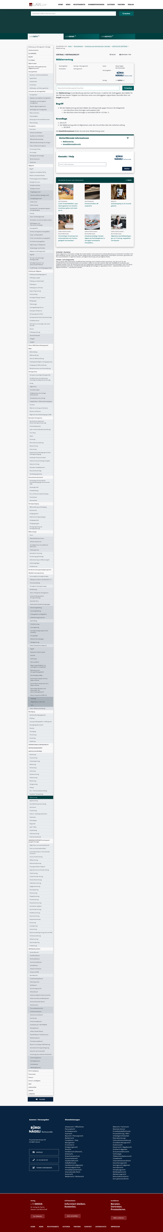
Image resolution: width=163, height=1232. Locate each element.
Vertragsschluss (32, 371)
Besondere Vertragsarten (35, 418)
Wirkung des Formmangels (37, 156)
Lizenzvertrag (33, 929)
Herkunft (32, 655)
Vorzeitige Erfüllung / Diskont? (37, 297)
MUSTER (30, 1090)
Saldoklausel (33, 985)
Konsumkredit (33, 500)
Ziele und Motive (34, 662)
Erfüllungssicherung (35, 332)
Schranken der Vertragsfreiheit (36, 91)
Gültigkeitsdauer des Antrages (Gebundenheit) (38, 394)
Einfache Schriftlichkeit (36, 132)
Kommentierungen (96, 4)
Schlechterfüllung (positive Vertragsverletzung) (37, 597)
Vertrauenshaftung (35, 583)
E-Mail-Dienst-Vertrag (35, 883)
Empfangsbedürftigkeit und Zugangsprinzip (41, 362)
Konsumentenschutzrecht (35, 477)
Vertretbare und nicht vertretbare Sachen (41, 220)
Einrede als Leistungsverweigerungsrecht (39, 569)
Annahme (32, 405)
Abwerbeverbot (34, 1005)
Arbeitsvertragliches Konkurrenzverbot (40, 995)
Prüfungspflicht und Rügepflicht (38, 614)
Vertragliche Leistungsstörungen (38, 586)
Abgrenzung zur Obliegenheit (37, 245)
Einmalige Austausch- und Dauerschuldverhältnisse (37, 263)
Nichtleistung (33, 589)
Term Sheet (33, 433)
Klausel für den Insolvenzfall (37, 1051)
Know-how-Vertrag (34, 916)
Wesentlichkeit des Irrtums (37, 538)
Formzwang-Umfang (35, 149)
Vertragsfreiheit (32, 71)
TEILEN (113, 54)
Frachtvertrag (33, 810)
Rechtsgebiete (79, 4)
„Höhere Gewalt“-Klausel (36, 1031)
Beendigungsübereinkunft (36, 725)
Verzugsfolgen (34, 635)
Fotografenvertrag (34, 896)
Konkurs (30, 1077)
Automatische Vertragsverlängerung (39, 1048)
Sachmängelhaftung (35, 611)
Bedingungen (33, 301)
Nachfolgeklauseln (35, 1061)
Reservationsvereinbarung (36, 442)
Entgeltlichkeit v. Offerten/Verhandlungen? (41, 401)
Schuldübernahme (34, 320)
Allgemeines (33, 386)
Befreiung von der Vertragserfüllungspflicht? (37, 671)
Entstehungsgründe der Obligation (39, 179)
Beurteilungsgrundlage (36, 675)
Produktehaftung (34, 490)
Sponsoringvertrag (34, 942)
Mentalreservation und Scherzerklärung (40, 368)
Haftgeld (32, 339)
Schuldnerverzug (34, 624)
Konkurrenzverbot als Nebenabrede (39, 998)
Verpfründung (33, 830)
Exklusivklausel (34, 992)
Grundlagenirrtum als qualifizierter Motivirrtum (39, 545)
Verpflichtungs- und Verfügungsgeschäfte (41, 268)
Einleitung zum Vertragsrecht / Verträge (39, 47)
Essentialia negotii (35, 390)
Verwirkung (33, 738)
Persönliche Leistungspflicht (37, 241)
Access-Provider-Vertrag (36, 857)
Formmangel (33, 152)
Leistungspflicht (34, 228)
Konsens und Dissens (35, 411)
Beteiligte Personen (35, 182)
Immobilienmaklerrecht (72, 144)
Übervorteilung (34, 123)
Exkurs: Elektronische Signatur (38, 146)
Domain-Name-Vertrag (36, 880)
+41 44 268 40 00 (41, 1160)
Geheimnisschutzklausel (36, 1015)
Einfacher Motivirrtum (36, 541)
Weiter (127, 169)
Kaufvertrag (33, 754)
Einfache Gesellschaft (35, 837)
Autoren (111, 4)
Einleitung (33, 698)
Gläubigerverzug (34, 642)
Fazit (32, 705)
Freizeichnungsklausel (36, 1021)
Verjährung (32, 741)
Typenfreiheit (33, 78)
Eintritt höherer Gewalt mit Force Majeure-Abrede (39, 679)
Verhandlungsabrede (35, 426)
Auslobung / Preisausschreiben (38, 457)
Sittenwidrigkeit (34, 116)
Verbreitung (33, 659)
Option (31, 436)
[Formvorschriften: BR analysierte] (96, 191)
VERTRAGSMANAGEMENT (35, 748)
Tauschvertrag (33, 758)
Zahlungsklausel (34, 1028)
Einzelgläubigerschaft (36, 198)
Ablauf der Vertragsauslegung (37, 517)
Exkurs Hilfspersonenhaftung (37, 708)
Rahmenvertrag (34, 446)
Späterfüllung (33, 621)
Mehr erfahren (118, 1218)
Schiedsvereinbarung (35, 936)
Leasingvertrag (34, 926)
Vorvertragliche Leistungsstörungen (39, 576)
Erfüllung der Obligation (34, 271)
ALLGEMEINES (32, 53)
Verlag (131, 4)
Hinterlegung (33, 820)
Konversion (33, 162)
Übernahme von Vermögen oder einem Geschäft (40, 324)
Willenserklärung (34, 355)
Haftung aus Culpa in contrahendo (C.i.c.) (40, 579)
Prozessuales (32, 1074)
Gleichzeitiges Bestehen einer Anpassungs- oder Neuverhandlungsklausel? (38, 690)
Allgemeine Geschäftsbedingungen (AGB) (40, 414)
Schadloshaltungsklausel (36, 978)
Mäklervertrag (33, 797)
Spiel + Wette (33, 827)
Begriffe (30, 57)
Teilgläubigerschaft (35, 192)
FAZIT (30, 1084)
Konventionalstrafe (35, 335)
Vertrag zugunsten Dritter (36, 314)
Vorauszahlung (33, 294)
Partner (121, 4)
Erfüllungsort (33, 284)
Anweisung (32, 817)
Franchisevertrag (34, 899)
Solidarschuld (33, 202)
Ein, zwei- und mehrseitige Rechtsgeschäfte (37, 258)
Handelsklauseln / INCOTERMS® (38, 1025)
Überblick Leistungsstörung (36, 573)
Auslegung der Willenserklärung (38, 365)
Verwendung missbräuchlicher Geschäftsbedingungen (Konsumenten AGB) (40, 482)
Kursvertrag (33, 922)
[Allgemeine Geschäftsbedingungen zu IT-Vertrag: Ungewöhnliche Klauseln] (122, 222)
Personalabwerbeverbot (36, 1008)
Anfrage (39, 1152)
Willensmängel (32, 532)
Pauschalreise (33, 497)
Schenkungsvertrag (35, 761)
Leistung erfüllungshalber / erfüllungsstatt (41, 721)
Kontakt (41, 1099)
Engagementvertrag (35, 886)
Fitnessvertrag (33, 893)
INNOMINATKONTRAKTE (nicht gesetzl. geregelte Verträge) (39, 841)
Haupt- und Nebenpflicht (36, 235)
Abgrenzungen (32, 63)
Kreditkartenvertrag (35, 913)
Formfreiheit (33, 85)
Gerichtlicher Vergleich (36, 906)
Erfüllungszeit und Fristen (36, 287)
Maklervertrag (68, 142)
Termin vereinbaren (43, 1168)
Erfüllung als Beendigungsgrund (38, 274)
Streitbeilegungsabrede (36, 474)
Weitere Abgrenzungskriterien (38, 106)
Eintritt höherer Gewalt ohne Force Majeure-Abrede (39, 684)
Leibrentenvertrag (34, 833)
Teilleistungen (33, 304)
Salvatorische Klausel (35, 969)
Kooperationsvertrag (35, 919)
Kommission (33, 807)
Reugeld (32, 342)
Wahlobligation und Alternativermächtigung (36, 224)
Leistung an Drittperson (36, 311)
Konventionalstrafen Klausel (37, 1001)
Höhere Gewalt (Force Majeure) (38, 645)
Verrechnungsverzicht (36, 988)
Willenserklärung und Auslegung (38, 507)
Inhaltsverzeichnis (33, 50)
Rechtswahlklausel (35, 959)
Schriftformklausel (35, 955)
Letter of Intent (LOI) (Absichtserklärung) (40, 429)
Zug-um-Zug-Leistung (35, 291)
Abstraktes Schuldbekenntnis (37, 467)
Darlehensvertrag (34, 774)
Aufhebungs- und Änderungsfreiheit (39, 88)
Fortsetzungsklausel (35, 1057)
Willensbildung (33, 352)
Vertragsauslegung (33, 504)
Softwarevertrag (34, 939)
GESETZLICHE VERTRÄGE (35, 751)
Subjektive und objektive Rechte (38, 172)
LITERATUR (31, 1094)
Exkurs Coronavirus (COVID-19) (38, 695)
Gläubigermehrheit (35, 188)
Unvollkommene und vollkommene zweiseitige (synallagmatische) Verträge (40, 379)
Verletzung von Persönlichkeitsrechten (40, 119)
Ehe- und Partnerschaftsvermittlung (39, 494)
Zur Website (37, 1216)
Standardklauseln (34, 952)
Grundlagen (31, 60)
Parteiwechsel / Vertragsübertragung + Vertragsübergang (40, 209)
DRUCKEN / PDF (126, 54)
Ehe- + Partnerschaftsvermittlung (38, 791)
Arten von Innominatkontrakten (38, 848)
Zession (32, 329)
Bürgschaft (32, 824)
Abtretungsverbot (34, 982)
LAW (128, 180)
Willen (30, 348)
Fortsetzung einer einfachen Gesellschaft (41, 1054)
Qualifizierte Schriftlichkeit (37, 136)
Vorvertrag (32, 439)
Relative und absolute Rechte (37, 175)
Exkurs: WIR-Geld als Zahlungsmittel (38, 345)
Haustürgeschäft (34, 487)
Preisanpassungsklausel (36, 1041)
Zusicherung (33, 1018)
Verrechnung (33, 735)
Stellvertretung (34, 205)
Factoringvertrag (34, 889)
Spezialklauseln (34, 975)
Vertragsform (32, 126)
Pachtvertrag (33, 768)
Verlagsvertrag (33, 784)
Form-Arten (33, 129)
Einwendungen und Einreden (37, 248)
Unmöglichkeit (33, 95)
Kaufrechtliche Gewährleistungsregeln (40, 604)
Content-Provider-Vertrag (36, 876)
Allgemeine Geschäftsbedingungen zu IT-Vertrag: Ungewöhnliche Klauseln (121, 238)
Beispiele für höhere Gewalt (37, 652)
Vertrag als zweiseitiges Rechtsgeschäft (40, 375)
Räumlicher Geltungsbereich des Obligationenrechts (37, 67)
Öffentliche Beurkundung (36, 139)
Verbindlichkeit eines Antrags (37, 398)
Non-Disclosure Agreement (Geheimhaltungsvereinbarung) (38, 422)
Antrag (31, 383)
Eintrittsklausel (34, 1064)
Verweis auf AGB (34, 972)
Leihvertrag (33, 771)
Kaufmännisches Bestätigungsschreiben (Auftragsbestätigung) (40, 453)
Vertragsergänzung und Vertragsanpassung (36, 527)
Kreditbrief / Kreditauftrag (36, 794)
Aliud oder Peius (34, 601)
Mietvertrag (33, 764)
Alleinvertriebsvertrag (35, 863)
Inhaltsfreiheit (33, 81)
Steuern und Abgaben (34, 1081)
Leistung (32, 213)
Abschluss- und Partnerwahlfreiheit (39, 75)
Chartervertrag (34, 873)
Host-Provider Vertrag (35, 909)
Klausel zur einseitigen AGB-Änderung (40, 1044)
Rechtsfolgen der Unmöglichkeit (38, 109)
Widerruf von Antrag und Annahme (39, 408)
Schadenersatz (33, 566)
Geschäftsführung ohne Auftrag (38, 804)
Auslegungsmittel (34, 520)
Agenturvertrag (34, 800)
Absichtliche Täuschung (36, 553)
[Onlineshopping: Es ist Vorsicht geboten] (122, 191)
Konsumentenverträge (35, 470)
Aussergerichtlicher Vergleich (37, 866)
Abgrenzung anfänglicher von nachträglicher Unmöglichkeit (38, 666)
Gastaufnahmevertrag (35, 903)
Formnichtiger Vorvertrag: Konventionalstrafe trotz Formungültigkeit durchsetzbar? (68, 238)
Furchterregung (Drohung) (36, 556)
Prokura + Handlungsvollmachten (38, 814)
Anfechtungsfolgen (35, 563)
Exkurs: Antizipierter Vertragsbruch (39, 593)
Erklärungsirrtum (34, 550)
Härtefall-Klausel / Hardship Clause (39, 1034)
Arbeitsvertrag (33, 777)
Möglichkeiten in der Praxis (38, 702)
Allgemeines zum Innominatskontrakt (39, 845)
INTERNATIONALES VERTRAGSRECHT (38, 744)
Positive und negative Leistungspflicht (40, 231)
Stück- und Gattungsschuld (37, 216)
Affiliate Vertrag (34, 860)
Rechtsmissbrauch (35, 159)
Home (60, 4)
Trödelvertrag (33, 945)
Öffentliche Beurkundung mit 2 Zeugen (40, 142)
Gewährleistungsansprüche (37, 617)
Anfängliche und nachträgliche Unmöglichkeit (38, 102)
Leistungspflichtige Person (36, 307)
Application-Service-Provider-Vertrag (39, 870)
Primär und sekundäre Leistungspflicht (40, 238)
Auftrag (32, 787)
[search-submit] (126, 13)
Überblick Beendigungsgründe (38, 715)
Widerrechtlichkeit (34, 113)
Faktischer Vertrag (34, 464)
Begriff (31, 169)
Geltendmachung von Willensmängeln (40, 560)
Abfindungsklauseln (35, 1067)
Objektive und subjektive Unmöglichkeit (40, 98)
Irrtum (31, 535)
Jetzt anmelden (72, 1216)
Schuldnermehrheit (35, 185)
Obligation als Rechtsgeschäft (37, 251)
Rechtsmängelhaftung (36, 607)
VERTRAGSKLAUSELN (34, 949)
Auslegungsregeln (34, 523)
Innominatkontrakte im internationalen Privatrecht (40, 852)
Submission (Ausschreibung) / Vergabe (40, 461)
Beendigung (31, 712)
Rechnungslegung (33, 1071)
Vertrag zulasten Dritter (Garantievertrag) (41, 317)
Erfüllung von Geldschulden (37, 281)
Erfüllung (32, 718)
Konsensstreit (33, 510)
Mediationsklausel (35, 1038)
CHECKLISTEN (32, 1087)
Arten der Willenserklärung (37, 358)
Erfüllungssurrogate (35, 278)
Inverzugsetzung (34, 627)
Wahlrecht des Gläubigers (37, 639)
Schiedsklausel (34, 965)
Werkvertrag (33, 781)
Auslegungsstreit (34, 513)
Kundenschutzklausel (35, 1011)
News (68, 4)
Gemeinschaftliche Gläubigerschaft (39, 195)
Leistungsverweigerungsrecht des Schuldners (39, 631)
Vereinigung (33, 731)
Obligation (31, 165)
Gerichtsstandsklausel (36, 962)
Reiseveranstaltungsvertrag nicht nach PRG (41, 932)
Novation (32, 728)
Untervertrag (33, 449)
